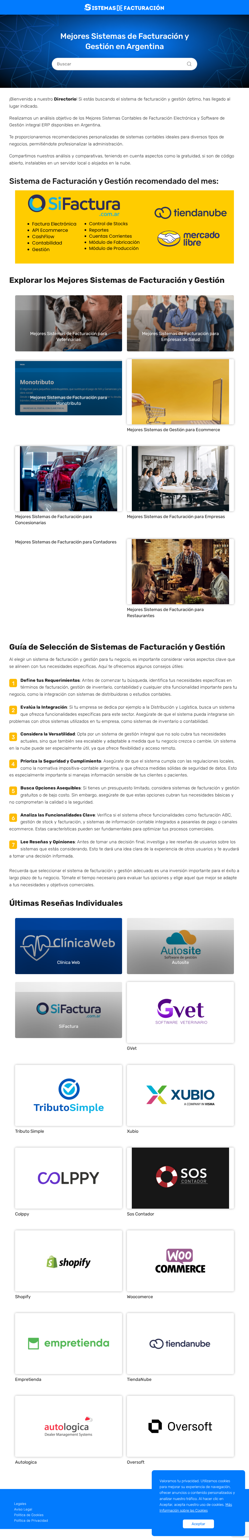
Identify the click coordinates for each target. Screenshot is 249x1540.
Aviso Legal (23, 1509)
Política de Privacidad (31, 1521)
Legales (20, 1504)
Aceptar (198, 1524)
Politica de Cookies (29, 1515)
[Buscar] (187, 63)
